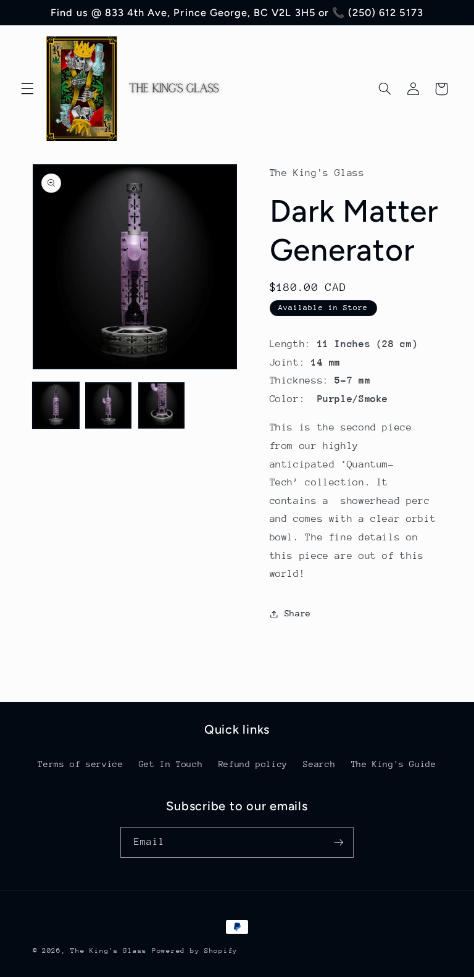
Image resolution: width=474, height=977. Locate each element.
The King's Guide (393, 764)
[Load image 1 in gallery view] (56, 405)
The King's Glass (108, 951)
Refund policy (253, 764)
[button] (27, 89)
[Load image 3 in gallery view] (161, 405)
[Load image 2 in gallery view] (108, 405)
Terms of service (80, 764)
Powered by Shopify (195, 951)
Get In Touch (171, 764)
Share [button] (298, 613)
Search (319, 764)
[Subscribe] (339, 842)
